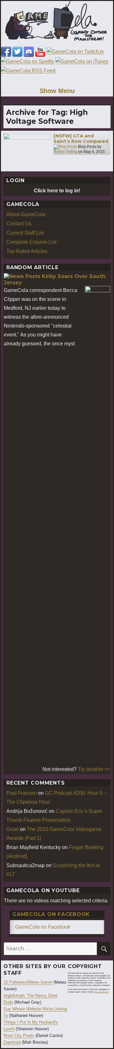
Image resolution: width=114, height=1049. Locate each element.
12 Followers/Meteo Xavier (27, 982)
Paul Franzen (21, 793)
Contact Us (18, 223)
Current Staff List (25, 233)
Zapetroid (12, 1042)
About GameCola (25, 214)
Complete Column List (31, 242)
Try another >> (94, 769)
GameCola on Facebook (51, 914)
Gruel (12, 829)
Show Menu (57, 90)
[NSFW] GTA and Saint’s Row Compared (81, 138)
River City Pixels (18, 1035)
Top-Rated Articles (27, 251)
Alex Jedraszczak (101, 992)
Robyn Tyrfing (65, 151)
